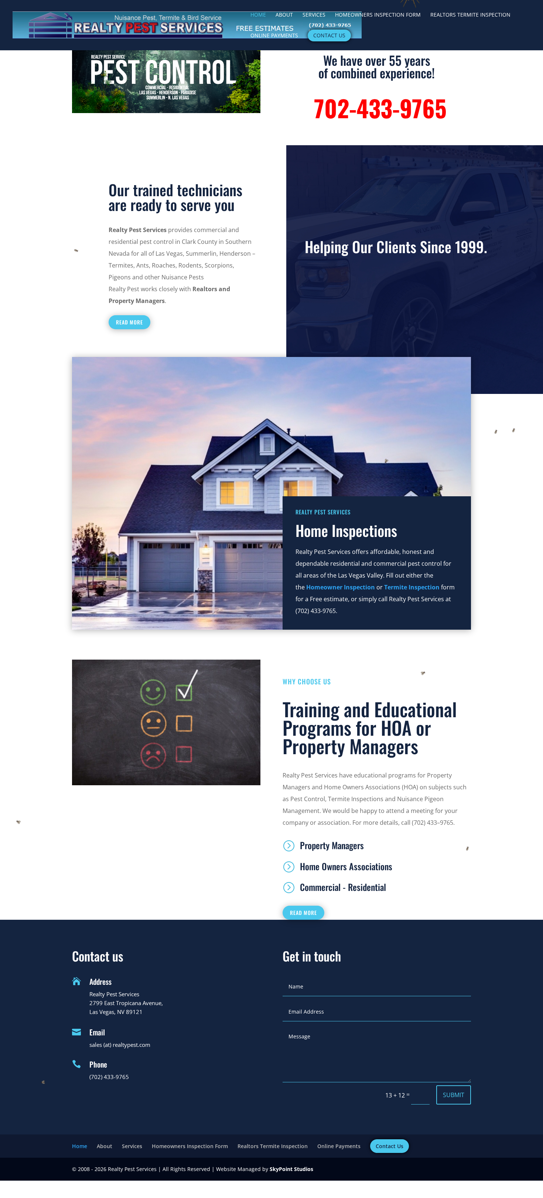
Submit (453, 1095)
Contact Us (329, 35)
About (284, 15)
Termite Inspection (412, 587)
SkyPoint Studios (291, 1169)
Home (258, 15)
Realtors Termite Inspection (470, 15)
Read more (129, 322)
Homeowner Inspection (340, 587)
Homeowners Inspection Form (378, 15)
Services (314, 15)
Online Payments (274, 36)
